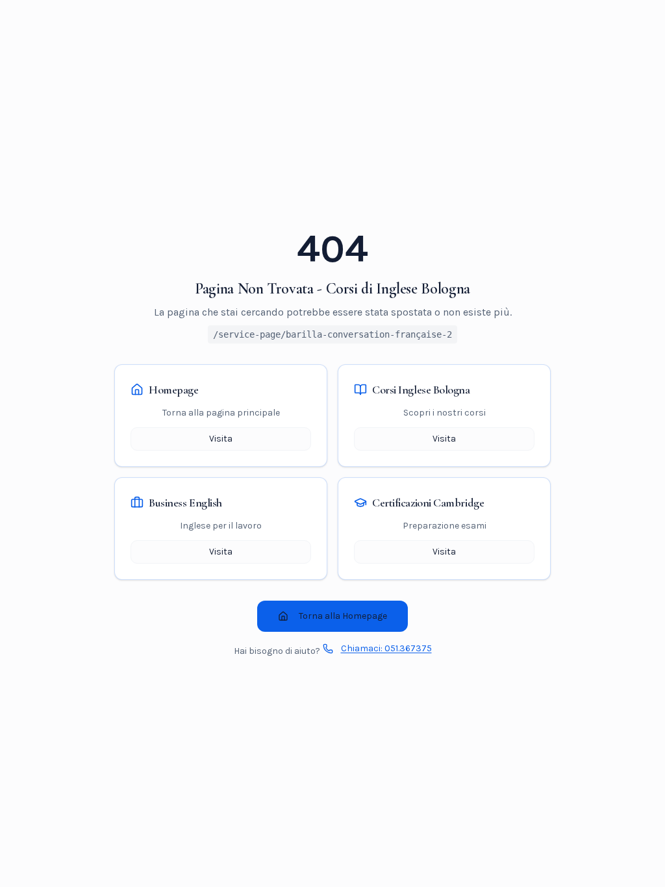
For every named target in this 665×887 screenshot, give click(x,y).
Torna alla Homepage (343, 615)
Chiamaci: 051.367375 (386, 648)
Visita (220, 438)
